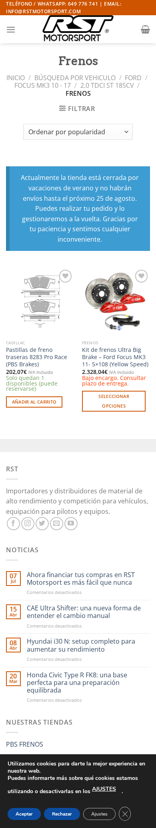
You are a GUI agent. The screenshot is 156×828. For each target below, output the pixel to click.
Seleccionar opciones (113, 401)
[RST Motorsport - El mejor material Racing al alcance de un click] (78, 29)
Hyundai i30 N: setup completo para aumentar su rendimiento (81, 645)
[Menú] (11, 29)
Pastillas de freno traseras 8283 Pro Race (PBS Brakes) (36, 357)
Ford (133, 77)
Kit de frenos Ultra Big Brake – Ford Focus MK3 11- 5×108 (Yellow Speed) (115, 357)
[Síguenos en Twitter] (42, 523)
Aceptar (24, 814)
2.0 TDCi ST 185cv (107, 85)
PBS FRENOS (24, 744)
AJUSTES (104, 789)
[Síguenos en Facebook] (13, 523)
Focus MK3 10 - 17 (42, 85)
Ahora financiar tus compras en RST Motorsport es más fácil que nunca (81, 578)
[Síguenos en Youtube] (71, 523)
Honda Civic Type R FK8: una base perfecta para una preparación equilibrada (77, 683)
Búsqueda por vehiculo (75, 77)
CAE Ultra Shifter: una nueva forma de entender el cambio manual (84, 612)
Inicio (15, 77)
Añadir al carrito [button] (34, 402)
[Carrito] (145, 29)
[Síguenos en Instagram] (27, 523)
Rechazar (62, 814)
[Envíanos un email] (56, 523)
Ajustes (99, 814)
